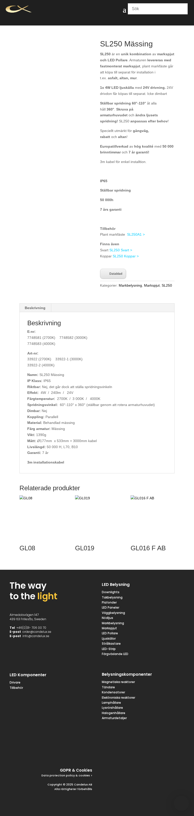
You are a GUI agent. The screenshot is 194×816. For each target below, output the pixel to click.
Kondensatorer (113, 692)
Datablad (115, 274)
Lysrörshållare (112, 707)
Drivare (15, 682)
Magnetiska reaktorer (118, 682)
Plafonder (109, 602)
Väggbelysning (113, 613)
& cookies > (83, 775)
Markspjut (152, 285)
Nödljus (107, 618)
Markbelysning (130, 285)
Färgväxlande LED (115, 654)
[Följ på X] (51, 754)
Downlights (110, 592)
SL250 (167, 285)
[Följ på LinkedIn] (75, 754)
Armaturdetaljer (114, 718)
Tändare (108, 687)
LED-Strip (109, 649)
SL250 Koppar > (126, 256)
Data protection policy (58, 775)
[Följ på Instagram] (63, 754)
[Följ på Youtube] (87, 754)
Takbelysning (112, 597)
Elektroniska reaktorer (118, 697)
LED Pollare (110, 633)
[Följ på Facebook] (39, 754)
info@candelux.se (35, 636)
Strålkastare (111, 643)
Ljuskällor (109, 638)
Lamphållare (111, 702)
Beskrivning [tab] (35, 308)
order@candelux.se (36, 632)
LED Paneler (110, 607)
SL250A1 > (136, 234)
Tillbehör (16, 688)
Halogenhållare (113, 713)
